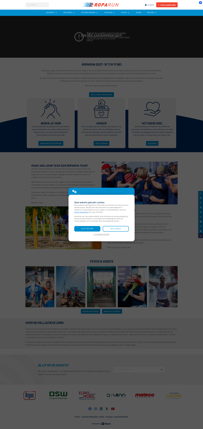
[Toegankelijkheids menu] (200, 2)
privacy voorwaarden (81, 212)
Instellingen (116, 229)
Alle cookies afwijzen (101, 234)
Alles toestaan (87, 229)
